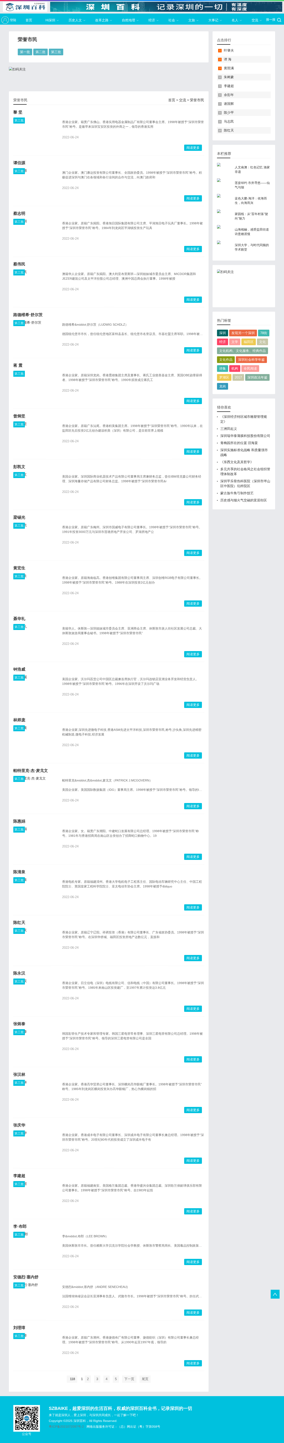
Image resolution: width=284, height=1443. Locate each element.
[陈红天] (35, 944)
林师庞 (19, 720)
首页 (29, 20)
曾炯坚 (19, 416)
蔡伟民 (19, 264)
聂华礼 (19, 618)
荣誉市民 (197, 100)
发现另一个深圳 (243, 333)
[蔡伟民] (35, 286)
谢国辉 (229, 104)
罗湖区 (224, 377)
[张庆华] (35, 1147)
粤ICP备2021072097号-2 (66, 1426)
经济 (151, 20)
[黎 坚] (35, 134)
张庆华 (19, 1125)
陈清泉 (19, 872)
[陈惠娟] (35, 843)
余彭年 (229, 95)
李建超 (19, 1176)
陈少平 (229, 112)
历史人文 (75, 20)
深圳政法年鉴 (257, 377)
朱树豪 (229, 77)
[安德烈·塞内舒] (35, 1299)
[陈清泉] (35, 894)
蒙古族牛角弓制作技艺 (237, 493)
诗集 (222, 368)
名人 (235, 20)
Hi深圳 (50, 20)
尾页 (145, 1379)
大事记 (213, 20)
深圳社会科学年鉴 (251, 359)
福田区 (249, 342)
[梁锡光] (35, 539)
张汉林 (19, 1074)
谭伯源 (19, 163)
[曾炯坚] (35, 438)
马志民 (229, 121)
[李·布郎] (35, 1248)
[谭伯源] (35, 184)
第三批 (56, 52)
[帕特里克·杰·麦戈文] (35, 792)
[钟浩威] (35, 691)
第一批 (25, 52)
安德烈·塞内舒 (26, 1277)
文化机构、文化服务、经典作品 (242, 351)
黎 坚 (17, 112)
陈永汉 (19, 973)
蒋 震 (17, 365)
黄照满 (229, 68)
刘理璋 (19, 1327)
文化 (262, 342)
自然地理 (128, 20)
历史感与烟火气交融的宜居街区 (243, 500)
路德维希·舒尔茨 (28, 315)
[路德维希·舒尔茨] (35, 336)
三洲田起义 (228, 429)
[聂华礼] (35, 640)
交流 (255, 20)
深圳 (222, 333)
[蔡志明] (35, 235)
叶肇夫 (229, 50)
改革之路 (101, 20)
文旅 (191, 20)
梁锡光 (19, 517)
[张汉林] (35, 1096)
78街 (263, 333)
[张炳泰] (35, 1045)
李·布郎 (20, 1226)
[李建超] (35, 1197)
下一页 (129, 1379)
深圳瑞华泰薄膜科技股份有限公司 (245, 436)
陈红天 (19, 922)
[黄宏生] (35, 590)
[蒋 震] (35, 387)
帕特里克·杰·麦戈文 (30, 770)
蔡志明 (19, 213)
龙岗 (222, 386)
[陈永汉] (35, 995)
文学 (234, 342)
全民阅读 (250, 368)
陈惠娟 (19, 821)
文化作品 (226, 359)
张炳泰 (19, 1024)
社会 (171, 20)
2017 (238, 377)
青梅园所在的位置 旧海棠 (239, 443)
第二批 (40, 52)
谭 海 (227, 59)
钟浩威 (19, 669)
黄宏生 (19, 568)
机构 (234, 368)
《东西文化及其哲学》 (237, 462)
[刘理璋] (35, 1349)
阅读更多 (193, 147)
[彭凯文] (35, 488)
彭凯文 (19, 466)
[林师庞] (35, 742)
